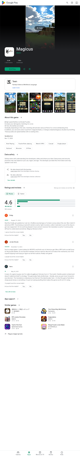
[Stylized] (9, 148)
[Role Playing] (10, 143)
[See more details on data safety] (11, 180)
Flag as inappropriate (14, 334)
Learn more (16, 88)
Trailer (39, 28)
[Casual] (51, 143)
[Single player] (62, 143)
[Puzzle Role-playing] (25, 143)
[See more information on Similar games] (19, 305)
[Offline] (28, 148)
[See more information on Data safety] (17, 154)
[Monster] (18, 148)
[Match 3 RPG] (40, 143)
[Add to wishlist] (29, 69)
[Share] (24, 69)
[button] (10, 103)
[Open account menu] (76, 2)
